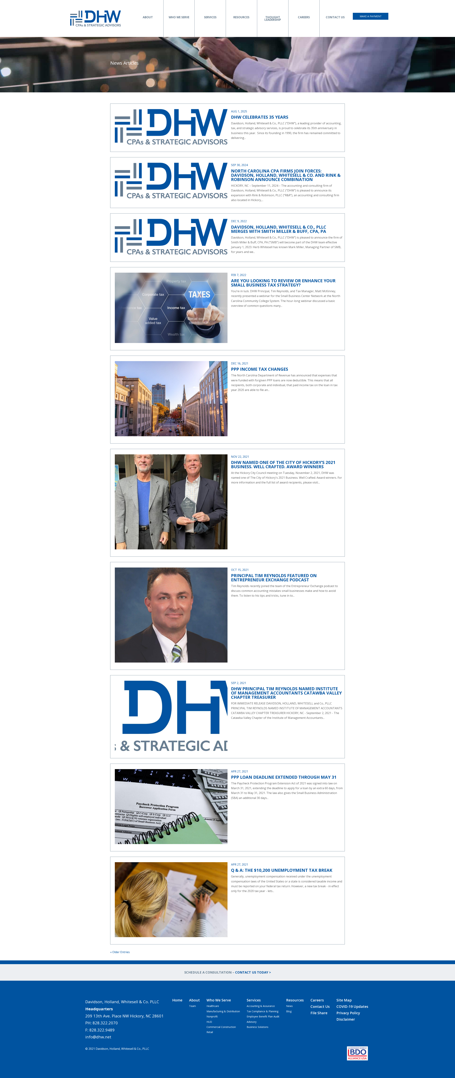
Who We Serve (179, 17)
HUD (209, 1021)
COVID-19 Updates (352, 1006)
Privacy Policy (348, 1013)
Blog (288, 1011)
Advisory (251, 1021)
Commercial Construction (221, 1027)
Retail (210, 1032)
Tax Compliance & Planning (262, 1011)
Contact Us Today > (253, 972)
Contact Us (335, 17)
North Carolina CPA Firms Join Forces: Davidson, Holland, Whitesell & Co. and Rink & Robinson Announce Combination (286, 175)
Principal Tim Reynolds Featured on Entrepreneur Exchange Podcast (274, 577)
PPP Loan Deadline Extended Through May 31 (284, 777)
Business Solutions (257, 1027)
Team (192, 1006)
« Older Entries (120, 952)
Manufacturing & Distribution (223, 1011)
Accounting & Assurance (261, 1006)
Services (210, 17)
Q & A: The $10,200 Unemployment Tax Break (281, 870)
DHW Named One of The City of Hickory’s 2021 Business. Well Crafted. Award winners (283, 464)
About (148, 17)
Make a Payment (371, 16)
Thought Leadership (272, 18)
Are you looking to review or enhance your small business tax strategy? (283, 283)
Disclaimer (345, 1019)
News (289, 1006)
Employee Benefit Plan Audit (263, 1016)
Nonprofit (212, 1016)
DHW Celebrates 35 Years (259, 117)
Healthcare (213, 1006)
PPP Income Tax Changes (259, 369)
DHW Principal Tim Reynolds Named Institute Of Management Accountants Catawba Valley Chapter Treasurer (286, 693)
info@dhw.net (98, 1036)
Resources (241, 17)
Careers (304, 17)
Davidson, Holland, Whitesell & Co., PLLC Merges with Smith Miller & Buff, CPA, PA (278, 229)
